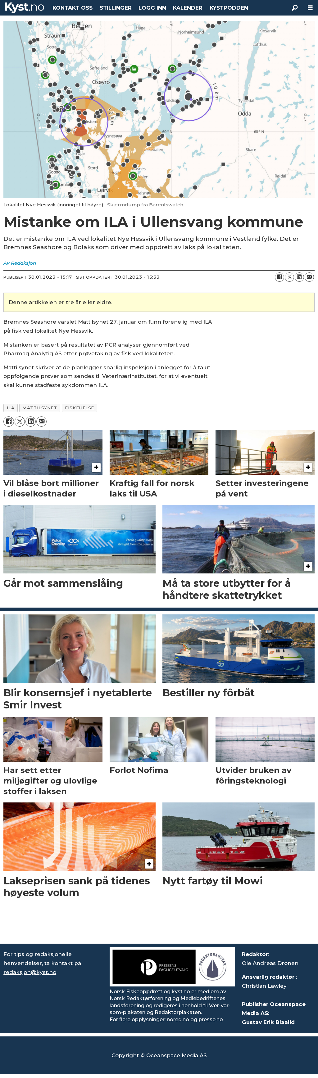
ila (11, 407)
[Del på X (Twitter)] (289, 277)
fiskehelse (79, 407)
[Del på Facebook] (279, 277)
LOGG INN (152, 8)
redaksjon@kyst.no (29, 972)
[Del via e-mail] (309, 277)
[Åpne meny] (310, 8)
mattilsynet (39, 407)
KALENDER (187, 8)
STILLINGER (116, 8)
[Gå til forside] (24, 7)
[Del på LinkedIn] (299, 277)
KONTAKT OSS (72, 8)
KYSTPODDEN (229, 8)
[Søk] (294, 8)
